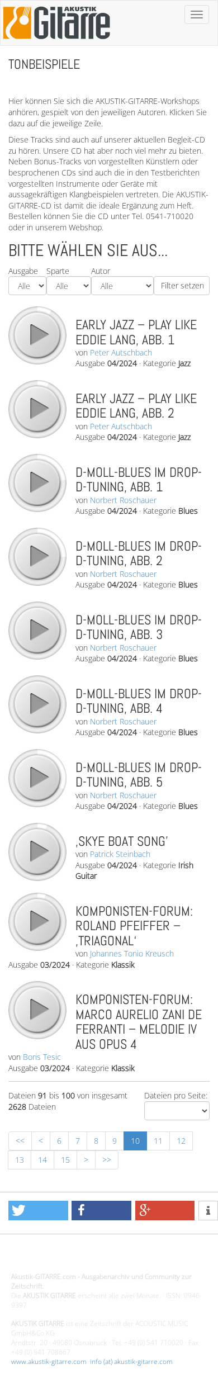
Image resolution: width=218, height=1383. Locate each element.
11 (158, 1140)
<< (20, 1140)
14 (42, 1159)
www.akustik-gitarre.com (49, 1361)
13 (19, 1159)
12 (181, 1140)
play (37, 335)
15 (65, 1159)
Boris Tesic (42, 1057)
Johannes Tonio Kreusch (132, 953)
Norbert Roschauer (123, 500)
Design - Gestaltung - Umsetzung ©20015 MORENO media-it (103, 1258)
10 (135, 1140)
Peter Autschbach (121, 352)
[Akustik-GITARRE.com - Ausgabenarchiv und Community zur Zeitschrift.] (56, 42)
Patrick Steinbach (120, 854)
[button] (38, 1210)
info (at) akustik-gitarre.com (131, 1361)
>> (106, 1159)
